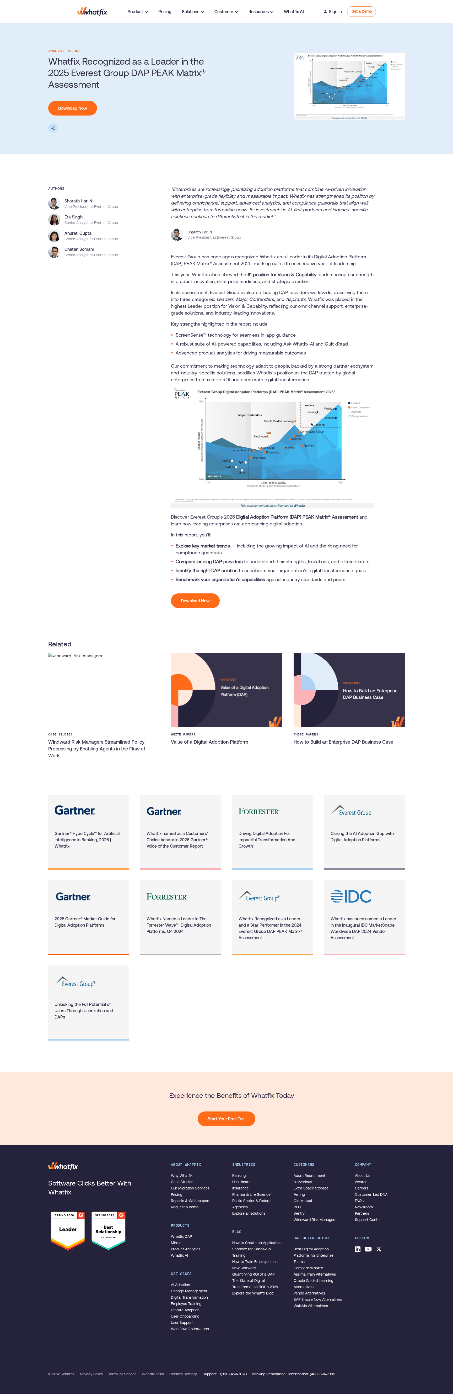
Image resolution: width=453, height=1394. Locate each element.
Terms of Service (123, 1374)
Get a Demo (362, 11)
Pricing (164, 11)
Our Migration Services (190, 1188)
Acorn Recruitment (309, 1175)
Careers (361, 1188)
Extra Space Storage (311, 1188)
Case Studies (182, 1182)
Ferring (299, 1194)
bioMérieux (303, 1182)
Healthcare (241, 1182)
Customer (223, 11)
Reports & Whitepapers (190, 1201)
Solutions (190, 11)
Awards (361, 1182)
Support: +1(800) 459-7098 (225, 1374)
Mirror (176, 1243)
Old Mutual (303, 1201)
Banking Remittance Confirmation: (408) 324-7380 (293, 1374)
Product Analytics (185, 1249)
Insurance (240, 1188)
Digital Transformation (189, 1297)
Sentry (299, 1213)
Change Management (189, 1291)
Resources (259, 11)
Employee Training (186, 1304)
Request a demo (184, 1207)
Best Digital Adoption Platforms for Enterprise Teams (313, 1255)
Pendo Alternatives (309, 1293)
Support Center (368, 1220)
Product (135, 11)
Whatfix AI (294, 11)
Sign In (335, 11)
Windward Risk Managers (315, 1220)
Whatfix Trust (153, 1374)
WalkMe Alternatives (311, 1306)
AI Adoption (180, 1285)
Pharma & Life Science (251, 1194)
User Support (182, 1322)
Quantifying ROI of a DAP (253, 1274)
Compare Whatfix (308, 1268)
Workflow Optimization (190, 1329)
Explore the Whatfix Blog (252, 1293)
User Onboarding (185, 1316)
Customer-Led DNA (371, 1194)
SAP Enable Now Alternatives (318, 1299)
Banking (239, 1175)
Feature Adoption (185, 1310)
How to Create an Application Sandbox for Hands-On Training (257, 1249)
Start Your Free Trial (226, 1118)
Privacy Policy (92, 1374)
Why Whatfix (181, 1175)
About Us (362, 1175)
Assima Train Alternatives (315, 1274)
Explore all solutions (248, 1213)
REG (297, 1207)
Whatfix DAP (181, 1236)
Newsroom (364, 1207)
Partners (362, 1213)
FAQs (359, 1201)
